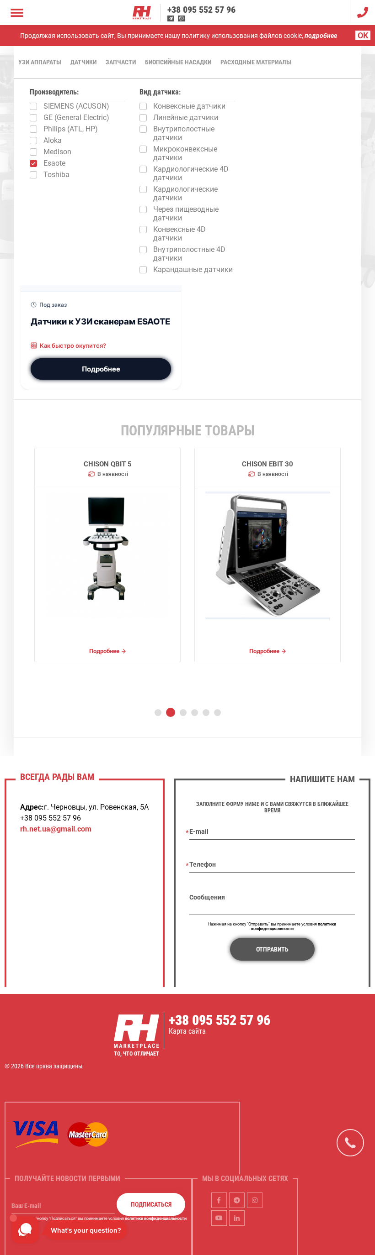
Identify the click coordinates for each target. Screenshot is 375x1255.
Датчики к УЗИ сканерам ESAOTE (100, 321)
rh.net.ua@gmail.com (55, 829)
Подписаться (151, 1204)
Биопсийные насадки (178, 62)
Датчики (83, 62)
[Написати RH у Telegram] (170, 18)
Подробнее (101, 369)
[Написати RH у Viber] (181, 18)
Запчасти (121, 62)
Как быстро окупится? (73, 345)
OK (363, 35)
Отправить (272, 949)
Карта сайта (187, 1031)
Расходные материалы (255, 62)
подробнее (321, 35)
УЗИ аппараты (39, 62)
